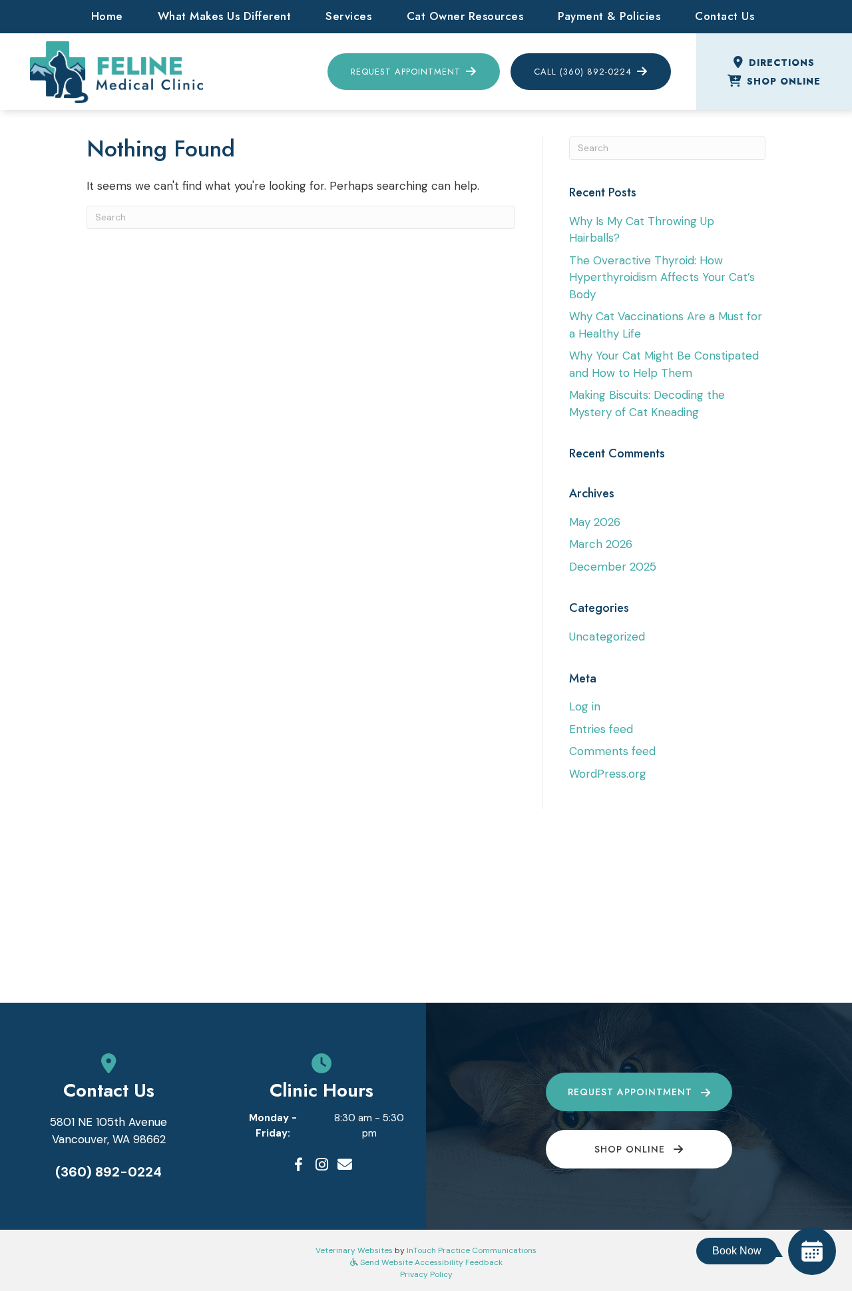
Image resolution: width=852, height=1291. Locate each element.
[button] (298, 1164)
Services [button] (348, 16)
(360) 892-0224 (108, 1171)
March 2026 (600, 544)
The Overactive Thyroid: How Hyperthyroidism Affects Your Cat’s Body (662, 277)
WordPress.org (607, 773)
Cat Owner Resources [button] (465, 16)
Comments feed (612, 751)
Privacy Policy (426, 1274)
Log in (584, 706)
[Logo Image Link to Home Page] (116, 70)
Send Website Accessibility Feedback (430, 1262)
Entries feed (601, 729)
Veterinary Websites (354, 1250)
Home (107, 16)
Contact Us (724, 16)
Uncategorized (607, 636)
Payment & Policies (609, 16)
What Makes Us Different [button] (225, 16)
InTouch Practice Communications (471, 1250)
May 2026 (594, 522)
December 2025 (612, 566)
